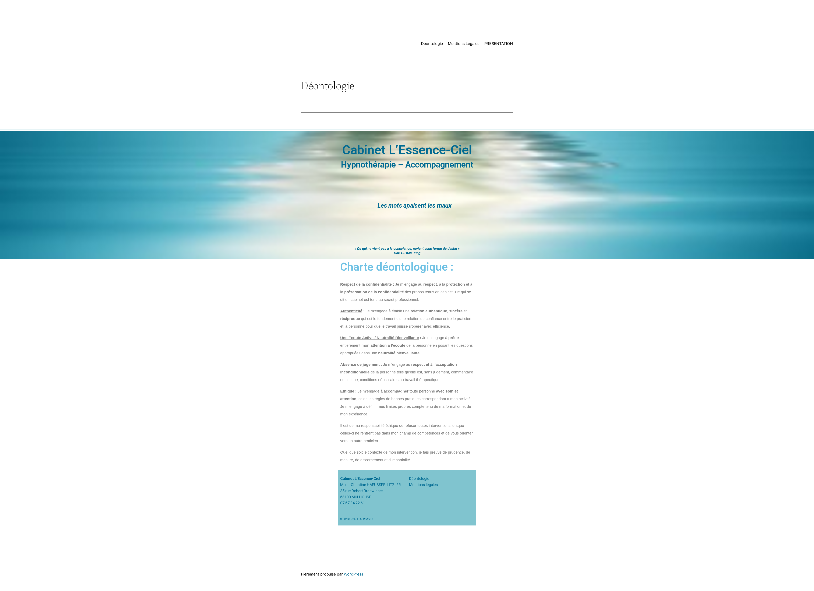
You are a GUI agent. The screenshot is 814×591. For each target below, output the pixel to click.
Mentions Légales (463, 43)
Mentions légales (423, 484)
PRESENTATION (498, 43)
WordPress (353, 574)
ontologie (421, 478)
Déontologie (432, 43)
